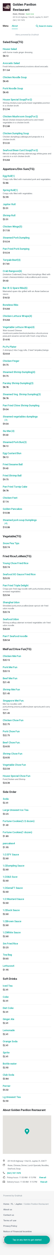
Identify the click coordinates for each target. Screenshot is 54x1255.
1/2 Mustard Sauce (13, 899)
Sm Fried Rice (10, 943)
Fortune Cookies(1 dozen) (17, 832)
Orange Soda (10, 1041)
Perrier (7, 1085)
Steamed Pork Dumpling (16, 237)
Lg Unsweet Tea (12, 1097)
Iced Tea (7, 985)
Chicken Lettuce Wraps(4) (17, 316)
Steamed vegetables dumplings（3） (20, 418)
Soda (6, 798)
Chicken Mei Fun (12, 656)
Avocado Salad (11, 63)
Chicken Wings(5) (12, 226)
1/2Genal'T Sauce (13, 887)
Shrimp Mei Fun (11, 689)
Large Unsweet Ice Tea (15, 810)
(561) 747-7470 (19, 20)
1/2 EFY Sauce (11, 854)
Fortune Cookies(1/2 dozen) (18, 821)
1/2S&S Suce (10, 876)
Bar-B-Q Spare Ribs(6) (15, 288)
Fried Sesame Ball (13, 464)
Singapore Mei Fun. (13, 700)
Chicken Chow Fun (13, 720)
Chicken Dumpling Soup (16, 133)
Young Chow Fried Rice (15, 563)
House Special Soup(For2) (17, 99)
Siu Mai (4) (8, 431)
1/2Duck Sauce (11, 910)
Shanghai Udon (11, 602)
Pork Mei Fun (10, 667)
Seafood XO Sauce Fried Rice (19, 574)
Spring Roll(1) (10, 190)
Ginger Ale (8, 1019)
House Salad (10, 49)
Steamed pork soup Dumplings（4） (20, 522)
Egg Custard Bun (12, 453)
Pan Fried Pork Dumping (16, 248)
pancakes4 (9, 843)
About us (7, 1209)
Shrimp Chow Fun (12, 753)
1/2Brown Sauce (12, 921)
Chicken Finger (11, 360)
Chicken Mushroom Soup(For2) (20, 116)
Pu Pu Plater (9, 346)
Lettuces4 (8, 965)
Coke (6, 996)
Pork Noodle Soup (13, 88)
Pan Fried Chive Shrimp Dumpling (21, 405)
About (15, 26)
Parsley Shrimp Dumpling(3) (18, 383)
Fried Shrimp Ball (12, 475)
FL (12, 1204)
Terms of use (9, 1220)
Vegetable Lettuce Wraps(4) (18, 327)
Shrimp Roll (9, 215)
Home (6, 1204)
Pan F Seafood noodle (15, 636)
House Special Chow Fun (16, 775)
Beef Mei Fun (10, 678)
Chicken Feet (10, 497)
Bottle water (10, 1063)
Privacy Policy (10, 1226)
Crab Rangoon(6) (12, 271)
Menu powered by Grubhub (27, 35)
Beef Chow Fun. (11, 742)
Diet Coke (8, 1008)
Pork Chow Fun (11, 731)
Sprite (6, 1052)
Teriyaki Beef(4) (11, 259)
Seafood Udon (11, 619)
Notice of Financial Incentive (17, 1231)
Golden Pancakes (12, 508)
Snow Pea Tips (11, 543)
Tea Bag (7, 954)
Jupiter (18, 1204)
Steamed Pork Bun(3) (15, 442)
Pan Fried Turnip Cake (15, 486)
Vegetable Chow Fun (14, 764)
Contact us (8, 1215)
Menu (5, 26)
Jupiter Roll (9, 204)
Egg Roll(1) (9, 176)
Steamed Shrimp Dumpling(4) (19, 372)
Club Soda (8, 1074)
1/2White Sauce (12, 932)
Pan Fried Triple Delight (16, 585)
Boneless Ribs (10, 304)
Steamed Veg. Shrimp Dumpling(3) (22, 394)
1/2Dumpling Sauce (13, 865)
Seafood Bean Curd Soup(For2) (20, 150)
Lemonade (9, 1030)
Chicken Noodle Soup (15, 77)
